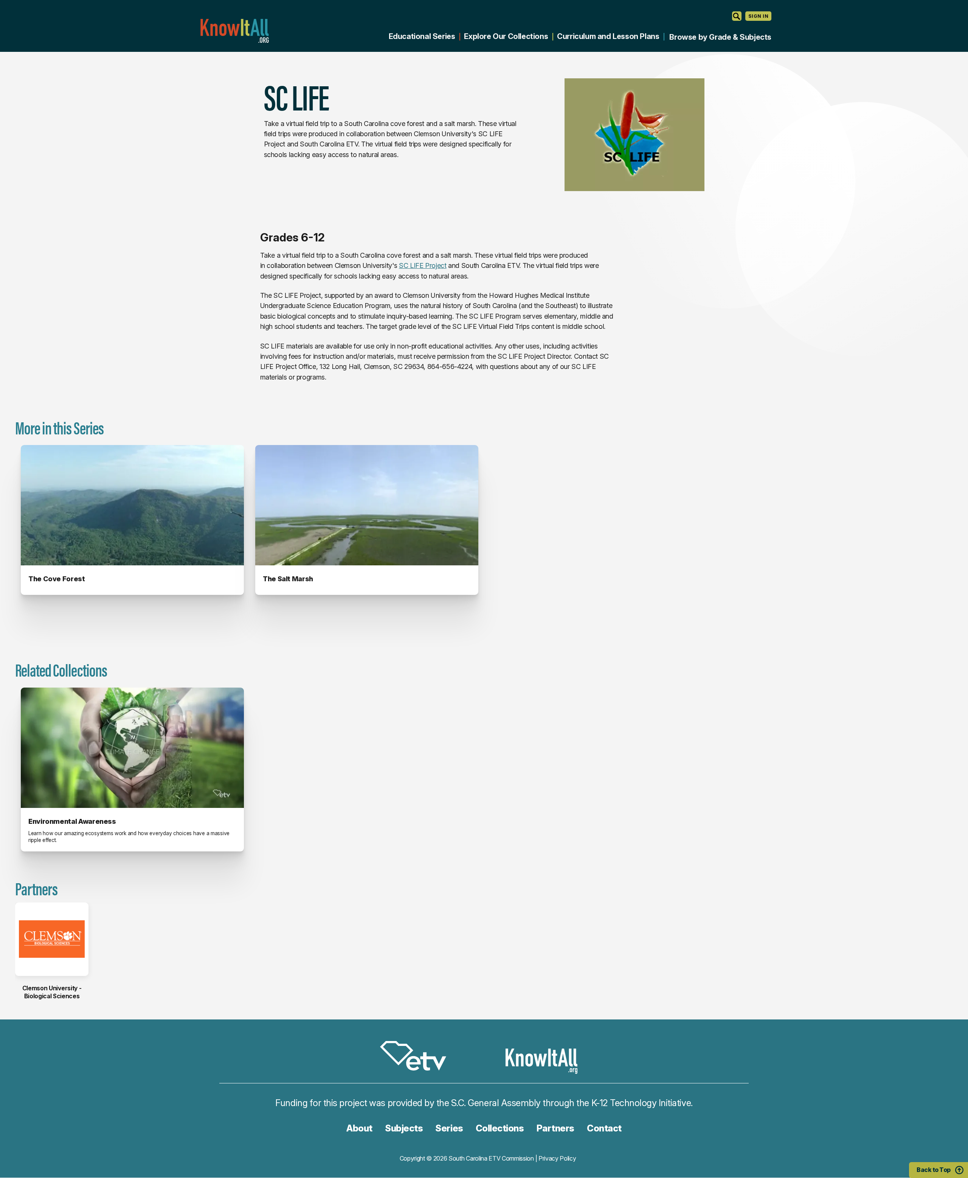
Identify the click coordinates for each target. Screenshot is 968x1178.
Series (449, 1128)
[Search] (737, 16)
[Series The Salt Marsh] (366, 505)
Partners (555, 1128)
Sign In (758, 16)
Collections (500, 1128)
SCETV (417, 1057)
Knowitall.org (234, 31)
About (359, 1128)
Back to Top (934, 1169)
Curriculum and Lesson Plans (608, 36)
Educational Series (422, 36)
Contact (604, 1128)
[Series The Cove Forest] (132, 505)
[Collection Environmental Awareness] (132, 748)
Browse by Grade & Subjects (720, 37)
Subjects (404, 1128)
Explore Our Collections (506, 36)
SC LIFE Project (423, 265)
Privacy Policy (557, 1158)
